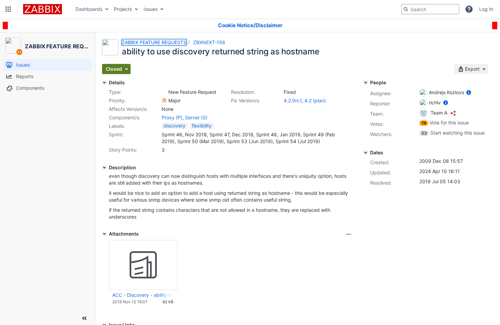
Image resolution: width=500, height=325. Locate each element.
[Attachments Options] (348, 234)
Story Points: (123, 150)
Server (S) (196, 117)
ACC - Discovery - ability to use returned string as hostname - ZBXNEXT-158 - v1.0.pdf (142, 295)
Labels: (117, 126)
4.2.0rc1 (293, 100)
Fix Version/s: (245, 100)
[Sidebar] (84, 318)
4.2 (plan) (315, 100)
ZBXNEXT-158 (209, 42)
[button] (8, 9)
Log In (486, 9)
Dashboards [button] (89, 9)
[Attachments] (104, 234)
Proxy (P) (172, 117)
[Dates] (365, 152)
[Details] (104, 82)
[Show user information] (468, 92)
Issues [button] (150, 9)
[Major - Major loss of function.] (164, 100)
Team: (377, 114)
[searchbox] (430, 9)
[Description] (104, 167)
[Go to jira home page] (42, 9)
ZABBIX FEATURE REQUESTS (154, 42)
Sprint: (116, 134)
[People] (365, 82)
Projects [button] (123, 9)
